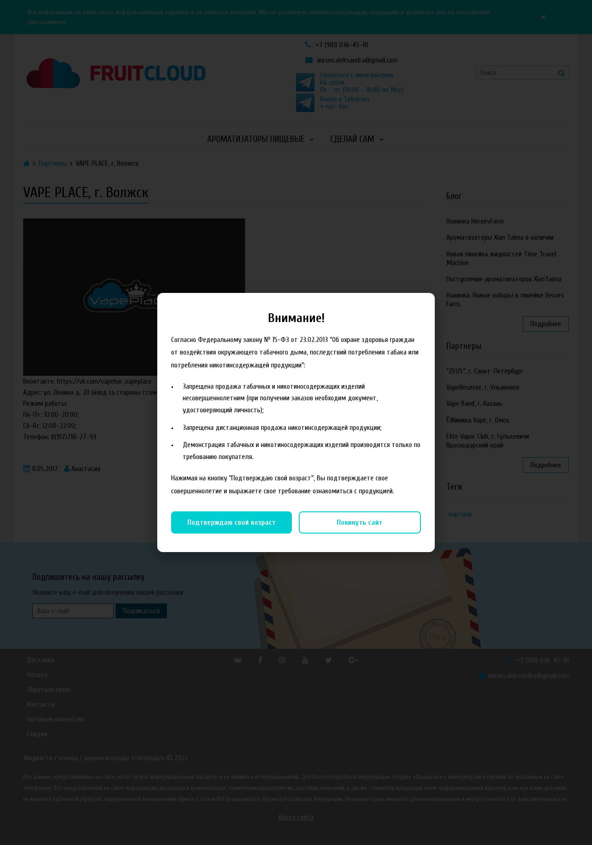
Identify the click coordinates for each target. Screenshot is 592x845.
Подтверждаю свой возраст (231, 522)
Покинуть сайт (359, 522)
